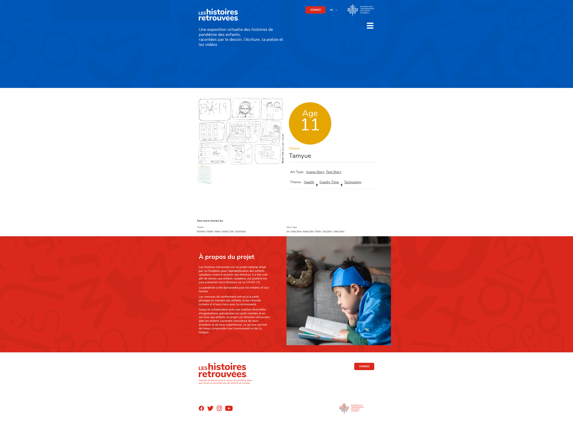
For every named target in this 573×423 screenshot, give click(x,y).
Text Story (333, 172)
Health (309, 182)
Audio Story (296, 231)
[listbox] (333, 10)
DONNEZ (315, 10)
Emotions (201, 231)
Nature (217, 231)
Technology (353, 182)
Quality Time (329, 182)
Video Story (338, 231)
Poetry (318, 231)
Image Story (315, 172)
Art (287, 231)
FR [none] (331, 10)
